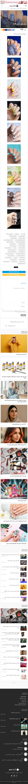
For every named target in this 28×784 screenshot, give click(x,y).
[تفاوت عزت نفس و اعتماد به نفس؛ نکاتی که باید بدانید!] (23, 671)
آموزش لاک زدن (12, 244)
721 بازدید (18, 621)
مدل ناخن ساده (14, 261)
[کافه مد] (14, 769)
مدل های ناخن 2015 (21, 263)
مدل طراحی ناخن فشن (21, 255)
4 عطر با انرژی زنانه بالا (22, 500)
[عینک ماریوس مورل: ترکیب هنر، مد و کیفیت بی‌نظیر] (23, 658)
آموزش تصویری (13, 238)
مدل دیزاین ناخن (22, 250)
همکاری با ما (12, 772)
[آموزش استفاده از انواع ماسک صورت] (23, 677)
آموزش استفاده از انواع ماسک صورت (12, 675)
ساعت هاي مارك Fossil (15, 712)
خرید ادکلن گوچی (23, 698)
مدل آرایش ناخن (8, 248)
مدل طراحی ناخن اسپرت (12, 251)
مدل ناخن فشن (6, 261)
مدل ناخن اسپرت (8, 257)
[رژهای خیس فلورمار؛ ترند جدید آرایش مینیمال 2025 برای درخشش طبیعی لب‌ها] (14, 390)
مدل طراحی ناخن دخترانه (20, 253)
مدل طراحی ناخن (22, 251)
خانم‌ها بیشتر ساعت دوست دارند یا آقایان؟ (11, 591)
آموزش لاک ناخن (22, 246)
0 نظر (2, 26)
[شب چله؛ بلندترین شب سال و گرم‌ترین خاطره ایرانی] (23, 628)
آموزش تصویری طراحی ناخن (20, 240)
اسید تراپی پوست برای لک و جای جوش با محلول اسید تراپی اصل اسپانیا (14, 377)
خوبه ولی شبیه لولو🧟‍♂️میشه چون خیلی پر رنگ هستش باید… (12, 760)
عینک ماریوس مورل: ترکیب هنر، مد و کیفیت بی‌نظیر (11, 657)
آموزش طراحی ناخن (21, 244)
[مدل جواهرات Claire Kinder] (24, 720)
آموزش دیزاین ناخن (10, 242)
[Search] (2, 6)
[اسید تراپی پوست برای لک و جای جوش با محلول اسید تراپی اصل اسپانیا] (14, 366)
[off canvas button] (26, 5)
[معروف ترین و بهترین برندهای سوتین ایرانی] (23, 664)
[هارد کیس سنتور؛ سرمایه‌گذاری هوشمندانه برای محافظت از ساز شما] (23, 646)
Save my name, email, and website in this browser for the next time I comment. (14, 311)
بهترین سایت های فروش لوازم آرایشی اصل (18, 476)
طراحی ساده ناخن (22, 248)
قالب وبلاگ (24, 701)
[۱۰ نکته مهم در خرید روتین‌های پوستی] (14, 414)
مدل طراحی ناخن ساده (9, 253)
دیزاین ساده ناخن (13, 246)
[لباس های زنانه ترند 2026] (23, 574)
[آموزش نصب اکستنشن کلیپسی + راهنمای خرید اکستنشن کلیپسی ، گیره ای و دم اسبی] (23, 634)
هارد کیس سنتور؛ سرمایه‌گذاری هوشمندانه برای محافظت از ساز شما (10, 645)
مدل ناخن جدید (22, 259)
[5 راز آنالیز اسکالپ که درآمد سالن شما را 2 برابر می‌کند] (23, 568)
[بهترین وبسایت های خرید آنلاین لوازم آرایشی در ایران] (14, 533)
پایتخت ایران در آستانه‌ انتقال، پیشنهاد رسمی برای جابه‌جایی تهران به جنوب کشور (10, 639)
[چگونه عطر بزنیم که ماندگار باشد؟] (23, 562)
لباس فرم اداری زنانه (22, 703)
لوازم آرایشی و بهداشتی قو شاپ (20, 705)
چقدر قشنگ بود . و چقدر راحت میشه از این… (13, 754)
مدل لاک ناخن (22, 257)
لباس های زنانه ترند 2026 (14, 573)
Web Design (23, 696)
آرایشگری (16, 234)
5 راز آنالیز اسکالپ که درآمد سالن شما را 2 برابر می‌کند (10, 567)
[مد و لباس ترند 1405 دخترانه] (23, 580)
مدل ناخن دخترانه (14, 259)
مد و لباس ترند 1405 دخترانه (14, 579)
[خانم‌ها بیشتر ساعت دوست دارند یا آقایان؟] (23, 593)
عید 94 (15, 248)
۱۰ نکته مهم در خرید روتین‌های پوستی (19, 424)
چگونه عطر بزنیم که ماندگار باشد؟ (13, 560)
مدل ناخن (15, 257)
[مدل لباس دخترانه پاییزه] (24, 732)
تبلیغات (17, 772)
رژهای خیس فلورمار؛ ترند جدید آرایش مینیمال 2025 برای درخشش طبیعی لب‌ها (15, 401)
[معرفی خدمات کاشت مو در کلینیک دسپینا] (23, 599)
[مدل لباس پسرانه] (24, 726)
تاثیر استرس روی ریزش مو (21, 354)
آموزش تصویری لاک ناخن (20, 242)
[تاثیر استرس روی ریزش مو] (14, 343)
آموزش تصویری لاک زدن (8, 240)
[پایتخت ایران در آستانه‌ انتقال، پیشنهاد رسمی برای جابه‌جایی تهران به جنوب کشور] (23, 640)
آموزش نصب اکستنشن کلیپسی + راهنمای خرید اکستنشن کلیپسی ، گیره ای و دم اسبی (10, 633)
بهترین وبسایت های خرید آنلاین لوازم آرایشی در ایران (16, 543)
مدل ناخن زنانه (22, 261)
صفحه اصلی (24, 8)
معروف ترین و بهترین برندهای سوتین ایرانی (11, 663)
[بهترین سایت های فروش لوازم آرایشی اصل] (14, 461)
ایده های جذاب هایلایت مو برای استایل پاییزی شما (16, 445)
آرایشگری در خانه (9, 234)
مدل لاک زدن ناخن (11, 255)
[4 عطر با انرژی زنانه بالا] (14, 489)
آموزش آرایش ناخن (13, 236)
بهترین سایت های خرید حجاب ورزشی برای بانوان (10, 554)
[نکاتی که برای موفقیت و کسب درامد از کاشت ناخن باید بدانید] (14, 511)
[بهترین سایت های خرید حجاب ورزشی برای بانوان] (23, 556)
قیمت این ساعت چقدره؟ (17, 749)
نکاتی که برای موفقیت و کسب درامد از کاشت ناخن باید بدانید (14, 521)
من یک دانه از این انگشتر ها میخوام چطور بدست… (12, 744)
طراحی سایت (23, 700)
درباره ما (20, 772)
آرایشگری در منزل (22, 236)
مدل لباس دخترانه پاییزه (15, 731)
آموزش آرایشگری (22, 238)
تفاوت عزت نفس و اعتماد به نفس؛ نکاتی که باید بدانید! (10, 670)
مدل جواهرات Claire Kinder (14, 718)
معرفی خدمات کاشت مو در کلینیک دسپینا (11, 597)
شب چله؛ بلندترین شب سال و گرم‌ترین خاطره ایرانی (11, 627)
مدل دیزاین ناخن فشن (12, 250)
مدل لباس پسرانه (17, 725)
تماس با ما (8, 772)
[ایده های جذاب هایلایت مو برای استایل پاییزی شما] (14, 435)
